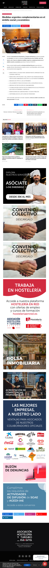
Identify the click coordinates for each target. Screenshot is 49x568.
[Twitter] (3, 63)
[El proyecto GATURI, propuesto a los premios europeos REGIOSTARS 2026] (36, 129)
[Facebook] (3, 60)
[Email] (3, 73)
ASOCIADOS (42, 2)
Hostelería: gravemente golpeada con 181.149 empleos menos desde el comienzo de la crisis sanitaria (36, 113)
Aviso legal (12, 560)
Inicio (5, 7)
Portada (3, 10)
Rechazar (35, 565)
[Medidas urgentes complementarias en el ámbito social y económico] (21, 52)
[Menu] (3, 2)
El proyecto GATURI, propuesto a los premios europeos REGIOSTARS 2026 (35, 137)
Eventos (25, 7)
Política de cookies (34, 560)
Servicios (11, 7)
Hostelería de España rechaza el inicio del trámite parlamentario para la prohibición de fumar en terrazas (36, 158)
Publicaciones (40, 7)
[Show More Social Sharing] (31, 26)
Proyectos (32, 7)
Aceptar (27, 565)
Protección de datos (22, 560)
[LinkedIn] (3, 66)
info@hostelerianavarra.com (26, 545)
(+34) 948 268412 (27, 546)
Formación (18, 7)
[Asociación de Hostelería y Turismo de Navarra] (24, 3)
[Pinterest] (3, 69)
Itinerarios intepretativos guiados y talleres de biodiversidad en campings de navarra (12, 158)
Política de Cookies (10, 566)
